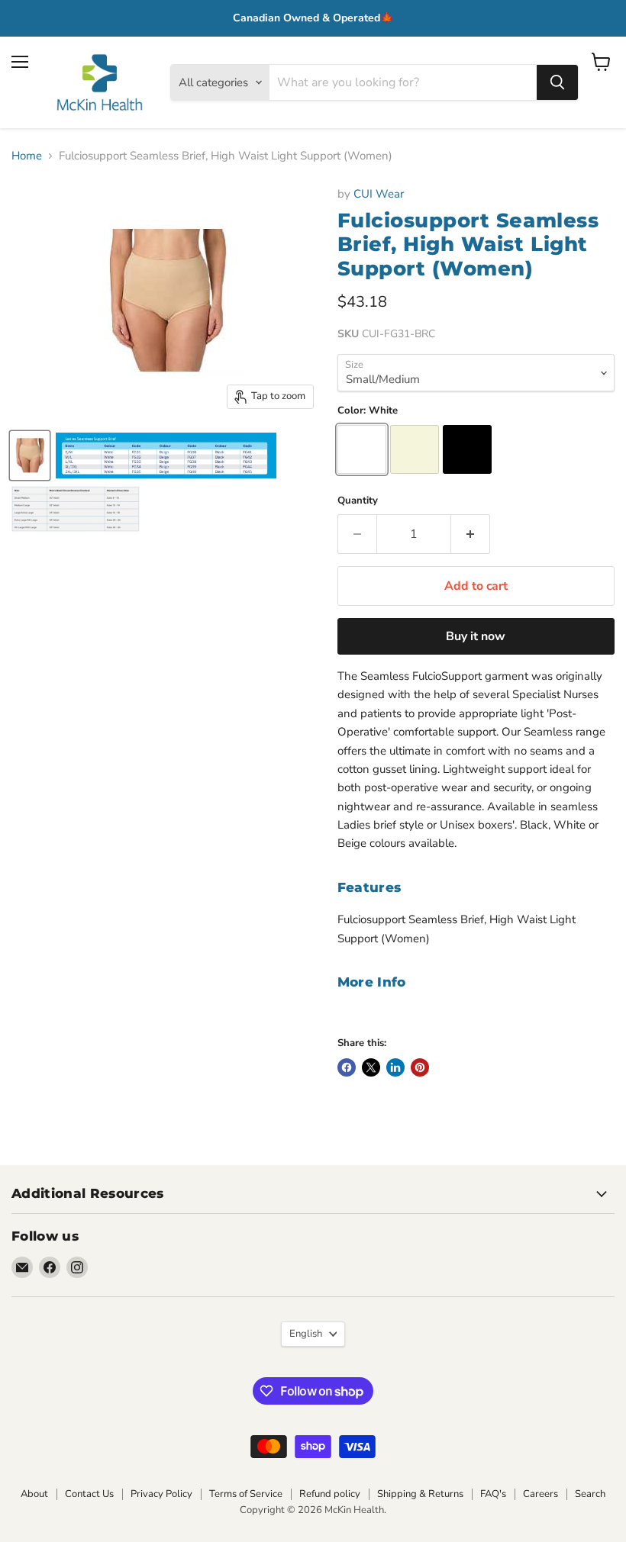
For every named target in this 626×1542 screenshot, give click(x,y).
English (305, 1334)
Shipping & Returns (420, 1494)
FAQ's (493, 1494)
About (34, 1494)
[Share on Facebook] (346, 1067)
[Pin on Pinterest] (420, 1067)
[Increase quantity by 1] (470, 534)
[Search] (557, 82)
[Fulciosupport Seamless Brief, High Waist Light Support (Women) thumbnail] (30, 455)
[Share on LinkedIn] (395, 1067)
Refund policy (329, 1494)
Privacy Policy (161, 1494)
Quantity (357, 501)
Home (26, 156)
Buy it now (475, 636)
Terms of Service (245, 1494)
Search (590, 1494)
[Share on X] (371, 1067)
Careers (540, 1494)
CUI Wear (378, 193)
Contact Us (89, 1494)
